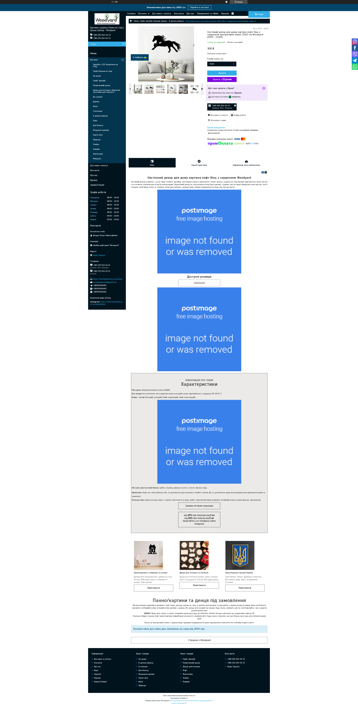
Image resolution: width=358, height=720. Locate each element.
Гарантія (97, 674)
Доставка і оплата (161, 13)
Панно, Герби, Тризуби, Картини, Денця (150, 21)
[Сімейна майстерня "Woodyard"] (107, 18)
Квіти (95, 106)
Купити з (217, 79)
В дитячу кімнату (176, 21)
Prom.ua (192, 696)
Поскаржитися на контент (181, 701)
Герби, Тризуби (99, 80)
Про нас (190, 13)
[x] (266, 173)
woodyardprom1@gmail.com (104, 282)
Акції (96, 670)
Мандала (97, 158)
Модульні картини (101, 130)
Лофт (95, 120)
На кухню (97, 76)
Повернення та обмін (207, 13)
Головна (131, 13)
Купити (222, 73)
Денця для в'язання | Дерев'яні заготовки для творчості (106, 91)
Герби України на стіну (102, 71)
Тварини (96, 149)
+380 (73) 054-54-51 (236, 663)
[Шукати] (123, 44)
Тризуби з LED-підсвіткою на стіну (105, 65)
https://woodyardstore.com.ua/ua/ (108, 279)
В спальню (143, 666)
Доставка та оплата (102, 659)
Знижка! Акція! (97, 185)
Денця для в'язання (191, 666)
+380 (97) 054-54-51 (236, 659)
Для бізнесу (98, 125)
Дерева (96, 101)
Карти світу (98, 135)
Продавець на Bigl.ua (179, 698)
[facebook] (263, 173)
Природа (97, 139)
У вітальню (97, 111)
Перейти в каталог (199, 7)
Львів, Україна (233, 666)
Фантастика (98, 154)
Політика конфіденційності (202, 701)
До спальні (97, 97)
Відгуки (225, 13)
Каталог (142, 13)
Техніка (96, 144)
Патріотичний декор (101, 85)
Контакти (179, 13)
